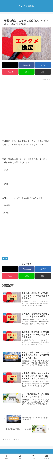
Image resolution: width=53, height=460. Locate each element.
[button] (43, 72)
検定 (6, 258)
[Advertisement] (26, 109)
